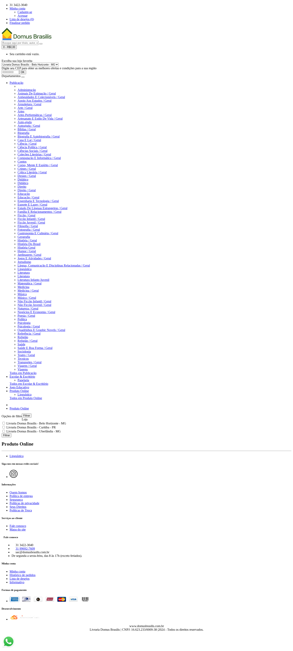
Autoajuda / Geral (29, 125)
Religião (23, 337)
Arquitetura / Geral (29, 104)
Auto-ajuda (25, 122)
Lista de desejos (19, 578)
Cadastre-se (25, 12)
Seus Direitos (18, 506)
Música (22, 294)
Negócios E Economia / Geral (36, 312)
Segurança (16, 499)
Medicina (23, 287)
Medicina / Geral (28, 290)
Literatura (24, 272)
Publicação (16, 82)
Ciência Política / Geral (32, 147)
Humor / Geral (27, 251)
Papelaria (23, 380)
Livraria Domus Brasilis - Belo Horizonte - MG (36, 423)
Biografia (23, 133)
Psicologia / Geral (29, 326)
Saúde (21, 344)
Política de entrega (21, 496)
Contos (22, 161)
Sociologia (24, 351)
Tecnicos (23, 358)
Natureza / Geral (28, 308)
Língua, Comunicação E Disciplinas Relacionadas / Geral (54, 265)
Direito (22, 186)
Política (22, 319)
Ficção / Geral (26, 215)
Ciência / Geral (27, 143)
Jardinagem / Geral (29, 254)
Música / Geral (27, 297)
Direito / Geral (27, 190)
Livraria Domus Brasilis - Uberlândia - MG (33, 431)
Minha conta (17, 571)
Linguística (24, 269)
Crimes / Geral (27, 168)
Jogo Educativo (19, 387)
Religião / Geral (27, 340)
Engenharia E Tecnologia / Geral (38, 201)
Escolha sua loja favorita (17, 61)
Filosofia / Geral (28, 226)
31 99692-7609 (25, 548)
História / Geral (27, 240)
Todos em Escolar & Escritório (29, 383)
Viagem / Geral (27, 366)
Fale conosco (18, 526)
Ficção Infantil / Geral (31, 219)
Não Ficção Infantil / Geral (34, 301)
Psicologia (24, 323)
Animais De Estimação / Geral (37, 93)
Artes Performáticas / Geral (35, 115)
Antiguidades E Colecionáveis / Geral (41, 97)
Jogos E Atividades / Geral (34, 258)
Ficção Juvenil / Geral (31, 222)
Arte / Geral (25, 107)
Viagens (23, 369)
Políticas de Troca (21, 510)
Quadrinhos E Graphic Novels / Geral (41, 330)
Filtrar (26, 415)
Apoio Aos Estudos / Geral (34, 100)
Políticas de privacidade (24, 503)
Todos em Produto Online (26, 398)
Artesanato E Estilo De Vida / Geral (40, 118)
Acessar (23, 15)
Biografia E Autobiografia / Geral (39, 136)
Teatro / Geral (26, 355)
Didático (23, 179)
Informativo (17, 582)
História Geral (26, 247)
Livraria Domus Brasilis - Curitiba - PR (31, 427)
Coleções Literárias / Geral (34, 154)
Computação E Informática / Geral (39, 158)
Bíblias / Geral (27, 129)
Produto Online (19, 391)
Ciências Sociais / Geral (32, 150)
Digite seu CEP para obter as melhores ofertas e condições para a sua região (49, 68)
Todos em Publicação (23, 373)
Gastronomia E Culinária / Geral (38, 233)
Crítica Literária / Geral (32, 172)
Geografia (24, 237)
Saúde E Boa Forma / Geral (35, 348)
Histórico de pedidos (22, 575)
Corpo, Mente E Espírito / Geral (38, 165)
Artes (21, 111)
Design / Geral (27, 176)
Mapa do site (18, 529)
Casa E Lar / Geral (29, 140)
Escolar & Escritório (22, 376)
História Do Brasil (29, 244)
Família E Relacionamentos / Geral (39, 211)
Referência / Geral (29, 333)
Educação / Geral (28, 197)
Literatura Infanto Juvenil (33, 280)
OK (23, 72)
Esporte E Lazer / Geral (32, 204)
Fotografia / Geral (29, 229)
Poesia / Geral (26, 315)
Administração (27, 90)
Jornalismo (24, 262)
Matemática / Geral (29, 283)
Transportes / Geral (29, 362)
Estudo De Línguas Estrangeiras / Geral (42, 208)
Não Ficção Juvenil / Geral (34, 305)
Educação (24, 193)
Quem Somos (18, 492)
